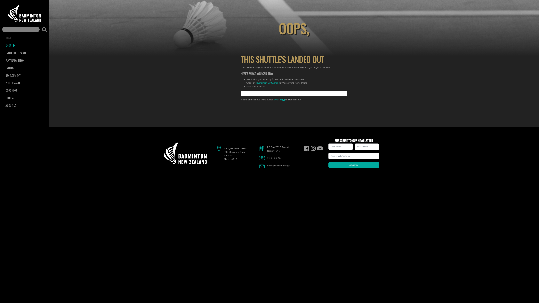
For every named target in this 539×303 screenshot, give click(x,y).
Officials (10, 98)
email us (278, 99)
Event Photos (13, 53)
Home (8, 38)
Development (13, 75)
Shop (8, 45)
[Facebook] (306, 148)
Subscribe (353, 165)
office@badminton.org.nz (279, 165)
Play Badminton (14, 60)
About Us (11, 105)
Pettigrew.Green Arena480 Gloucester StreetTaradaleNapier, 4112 (235, 154)
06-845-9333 (274, 157)
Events (9, 68)
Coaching (11, 90)
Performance (13, 83)
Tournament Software (266, 82)
